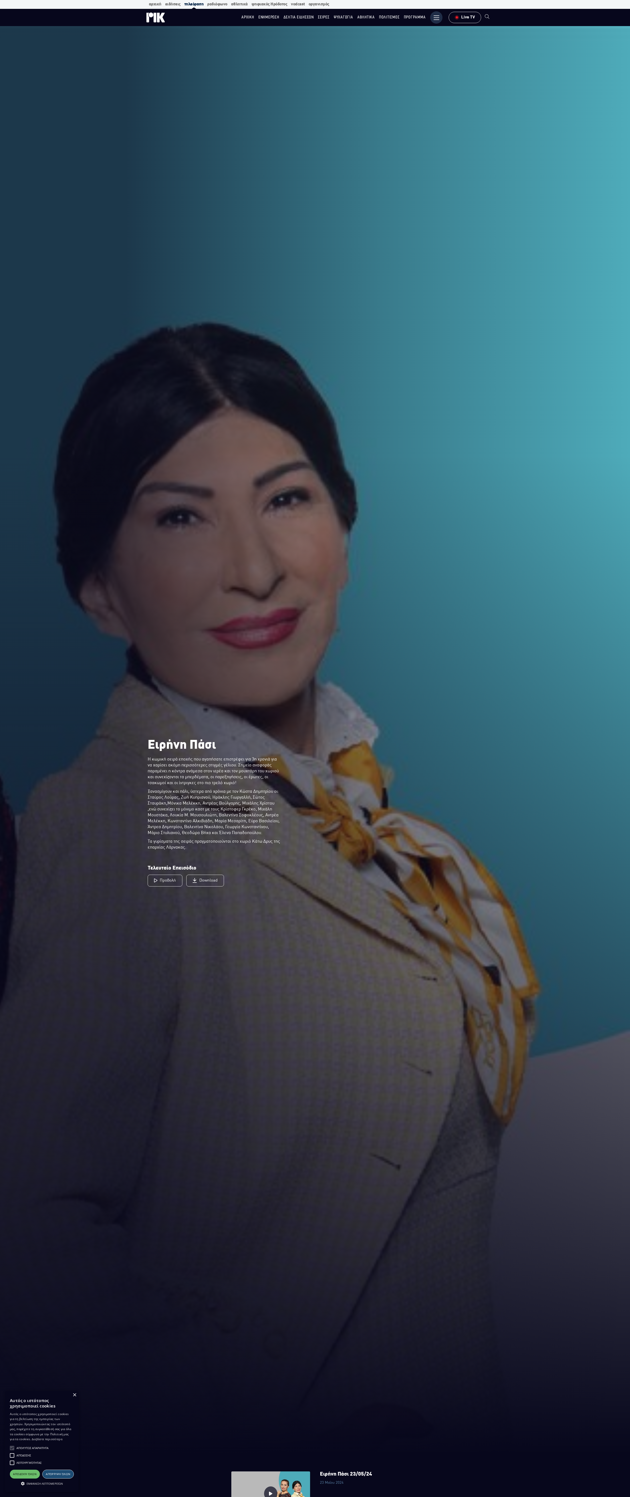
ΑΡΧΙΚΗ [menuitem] (247, 17)
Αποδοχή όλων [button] (24, 1474)
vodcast (298, 4)
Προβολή (168, 881)
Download (208, 881)
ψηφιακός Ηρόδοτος (269, 4)
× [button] (74, 1395)
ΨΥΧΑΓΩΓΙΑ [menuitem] (343, 17)
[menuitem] (487, 17)
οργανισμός (319, 4)
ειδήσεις (173, 4)
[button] (12, 1448)
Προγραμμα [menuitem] (415, 17)
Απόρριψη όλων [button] (58, 1474)
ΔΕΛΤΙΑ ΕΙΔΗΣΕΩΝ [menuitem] (299, 17)
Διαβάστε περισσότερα (47, 1439)
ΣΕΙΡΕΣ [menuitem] (324, 17)
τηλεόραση (194, 4)
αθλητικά (239, 4)
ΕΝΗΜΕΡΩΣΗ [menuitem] (268, 17)
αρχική (155, 4)
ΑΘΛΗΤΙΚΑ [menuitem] (366, 17)
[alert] (42, 1441)
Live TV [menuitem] (468, 17)
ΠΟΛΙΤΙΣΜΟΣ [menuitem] (389, 17)
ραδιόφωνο (217, 4)
